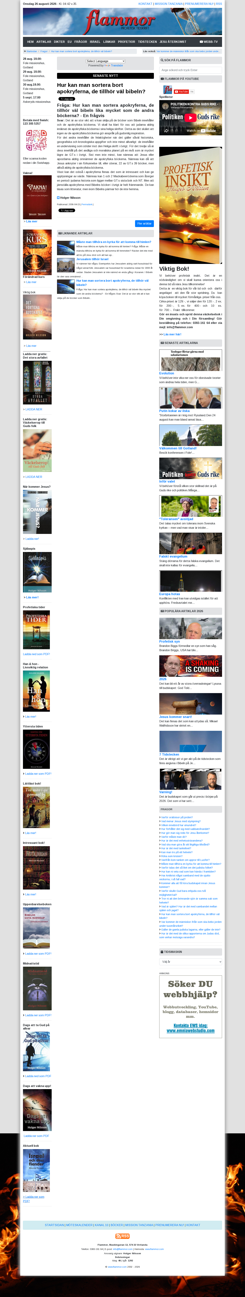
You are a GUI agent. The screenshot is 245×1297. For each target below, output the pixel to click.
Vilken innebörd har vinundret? (178, 825)
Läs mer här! (172, 334)
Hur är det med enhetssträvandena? (182, 840)
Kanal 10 (101, 1225)
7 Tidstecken (169, 754)
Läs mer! (32, 597)
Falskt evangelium (173, 556)
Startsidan (32, 51)
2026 (162, 679)
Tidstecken (147, 41)
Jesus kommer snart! (175, 717)
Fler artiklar (144, 223)
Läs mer (31, 345)
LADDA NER (33, 409)
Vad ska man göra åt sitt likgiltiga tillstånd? (185, 844)
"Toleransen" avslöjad (176, 519)
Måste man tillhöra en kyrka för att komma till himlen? (113, 242)
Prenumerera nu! (199, 3)
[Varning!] (190, 779)
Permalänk (87, 204)
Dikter (59, 41)
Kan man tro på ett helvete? (177, 852)
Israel (95, 41)
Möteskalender (79, 1225)
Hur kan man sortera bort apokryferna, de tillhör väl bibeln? (81, 51)
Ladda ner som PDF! (38, 773)
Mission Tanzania (169, 3)
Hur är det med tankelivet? (176, 848)
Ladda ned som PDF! (36, 654)
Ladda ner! (32, 538)
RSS (219, 3)
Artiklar (43, 41)
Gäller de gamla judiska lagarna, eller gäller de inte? (190, 929)
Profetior (126, 41)
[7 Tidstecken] (190, 741)
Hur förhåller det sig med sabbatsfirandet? (185, 829)
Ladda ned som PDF (38, 1076)
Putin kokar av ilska (174, 411)
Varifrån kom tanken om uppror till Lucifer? (185, 860)
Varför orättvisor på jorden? (177, 817)
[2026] (190, 666)
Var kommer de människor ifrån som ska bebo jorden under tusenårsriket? (195, 51)
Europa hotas (169, 594)
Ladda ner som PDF (36, 1135)
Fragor (44, 51)
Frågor (80, 41)
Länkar (109, 41)
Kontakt (145, 3)
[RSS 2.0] (122, 1235)
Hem (31, 41)
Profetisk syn (169, 641)
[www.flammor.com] (122, 22)
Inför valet (167, 481)
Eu (70, 41)
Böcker (117, 1225)
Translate (117, 65)
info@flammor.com (123, 1249)
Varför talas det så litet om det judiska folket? (187, 867)
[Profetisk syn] (190, 628)
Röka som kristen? (172, 856)
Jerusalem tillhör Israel (92, 259)
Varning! (165, 792)
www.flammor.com (154, 1249)
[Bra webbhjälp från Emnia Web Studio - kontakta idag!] (190, 1006)
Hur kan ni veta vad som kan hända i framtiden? (188, 871)
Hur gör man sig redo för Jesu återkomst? (185, 832)
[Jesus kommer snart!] (190, 704)
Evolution (166, 373)
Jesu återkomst (173, 41)
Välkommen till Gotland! (178, 448)
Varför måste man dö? (174, 836)
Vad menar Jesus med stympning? (181, 821)
